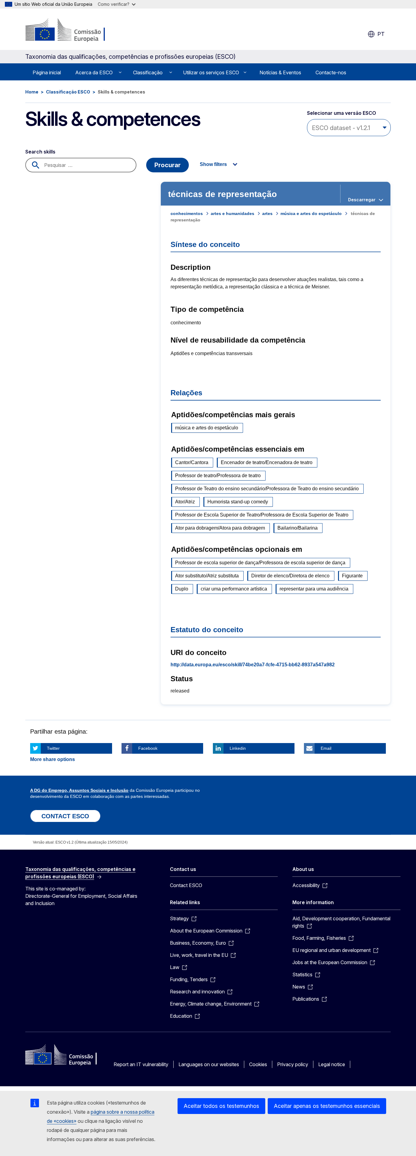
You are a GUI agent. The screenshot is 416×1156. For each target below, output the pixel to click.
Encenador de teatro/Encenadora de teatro (266, 462)
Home (31, 91)
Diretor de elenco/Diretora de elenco (290, 575)
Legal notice (331, 1064)
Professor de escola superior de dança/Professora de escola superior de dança (260, 562)
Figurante (352, 575)
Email (326, 748)
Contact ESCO (186, 885)
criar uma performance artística (234, 588)
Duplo (181, 588)
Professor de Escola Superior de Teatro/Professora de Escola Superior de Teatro (261, 514)
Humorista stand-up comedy (237, 501)
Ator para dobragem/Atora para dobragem (220, 527)
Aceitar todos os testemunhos (221, 1106)
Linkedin (238, 748)
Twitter (53, 748)
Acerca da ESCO (94, 72)
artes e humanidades (232, 213)
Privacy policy (292, 1064)
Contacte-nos (331, 72)
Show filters (213, 164)
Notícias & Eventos (280, 72)
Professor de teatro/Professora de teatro (218, 475)
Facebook (147, 748)
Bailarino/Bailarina (297, 527)
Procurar (167, 165)
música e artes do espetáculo (311, 213)
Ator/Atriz (185, 501)
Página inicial (47, 72)
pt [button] (381, 34)
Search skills (40, 152)
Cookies (258, 1064)
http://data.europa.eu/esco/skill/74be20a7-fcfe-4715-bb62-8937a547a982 (253, 664)
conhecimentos (187, 213)
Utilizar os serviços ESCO (211, 72)
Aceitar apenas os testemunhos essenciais (327, 1106)
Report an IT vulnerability (141, 1064)
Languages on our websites (208, 1064)
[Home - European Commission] (74, 30)
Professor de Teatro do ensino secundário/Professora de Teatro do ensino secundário (267, 488)
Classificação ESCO (68, 91)
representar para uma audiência (314, 588)
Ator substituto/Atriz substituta (207, 575)
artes (267, 213)
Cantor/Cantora (191, 462)
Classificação (148, 72)
